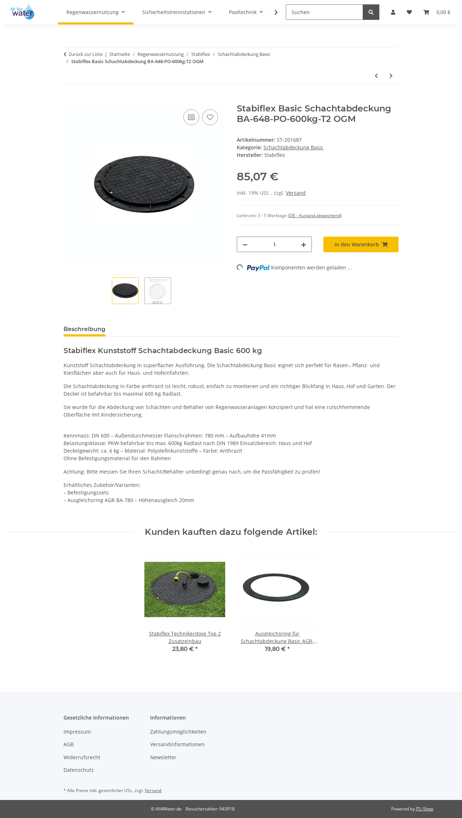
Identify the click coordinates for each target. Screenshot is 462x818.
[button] (271, 12)
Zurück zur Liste (86, 54)
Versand (296, 192)
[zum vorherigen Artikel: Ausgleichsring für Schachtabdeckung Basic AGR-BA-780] (376, 75)
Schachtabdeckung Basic (293, 147)
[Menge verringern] (245, 244)
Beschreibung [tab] (84, 329)
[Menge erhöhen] (303, 244)
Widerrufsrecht (82, 757)
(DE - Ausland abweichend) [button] (315, 215)
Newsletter (163, 757)
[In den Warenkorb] (69, 100)
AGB (69, 744)
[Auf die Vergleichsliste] (191, 117)
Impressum (77, 731)
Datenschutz (79, 769)
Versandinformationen (177, 744)
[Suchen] (371, 12)
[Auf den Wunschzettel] (210, 117)
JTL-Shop (424, 809)
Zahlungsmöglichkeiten (178, 731)
